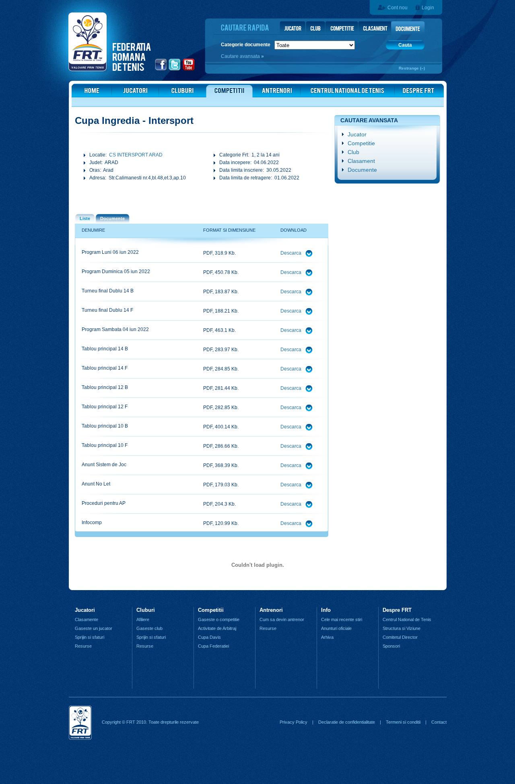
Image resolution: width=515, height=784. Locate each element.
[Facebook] (161, 69)
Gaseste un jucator (93, 628)
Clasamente (86, 619)
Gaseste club (149, 628)
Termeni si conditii (403, 722)
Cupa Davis (209, 637)
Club (353, 152)
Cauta (405, 45)
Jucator (357, 134)
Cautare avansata (241, 56)
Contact (439, 722)
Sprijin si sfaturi (89, 637)
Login (428, 7)
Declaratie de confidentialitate (346, 722)
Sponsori (391, 646)
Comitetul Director (400, 637)
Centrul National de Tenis (407, 619)
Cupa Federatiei (213, 646)
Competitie (361, 143)
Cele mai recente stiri (341, 619)
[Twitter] (175, 69)
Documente (362, 170)
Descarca (291, 253)
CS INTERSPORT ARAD (136, 155)
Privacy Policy (293, 722)
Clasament (361, 161)
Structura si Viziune (401, 628)
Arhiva (327, 637)
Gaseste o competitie (218, 619)
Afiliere (142, 619)
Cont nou (397, 7)
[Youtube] (189, 69)
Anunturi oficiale (336, 628)
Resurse (83, 646)
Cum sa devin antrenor (282, 619)
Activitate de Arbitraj (217, 628)
